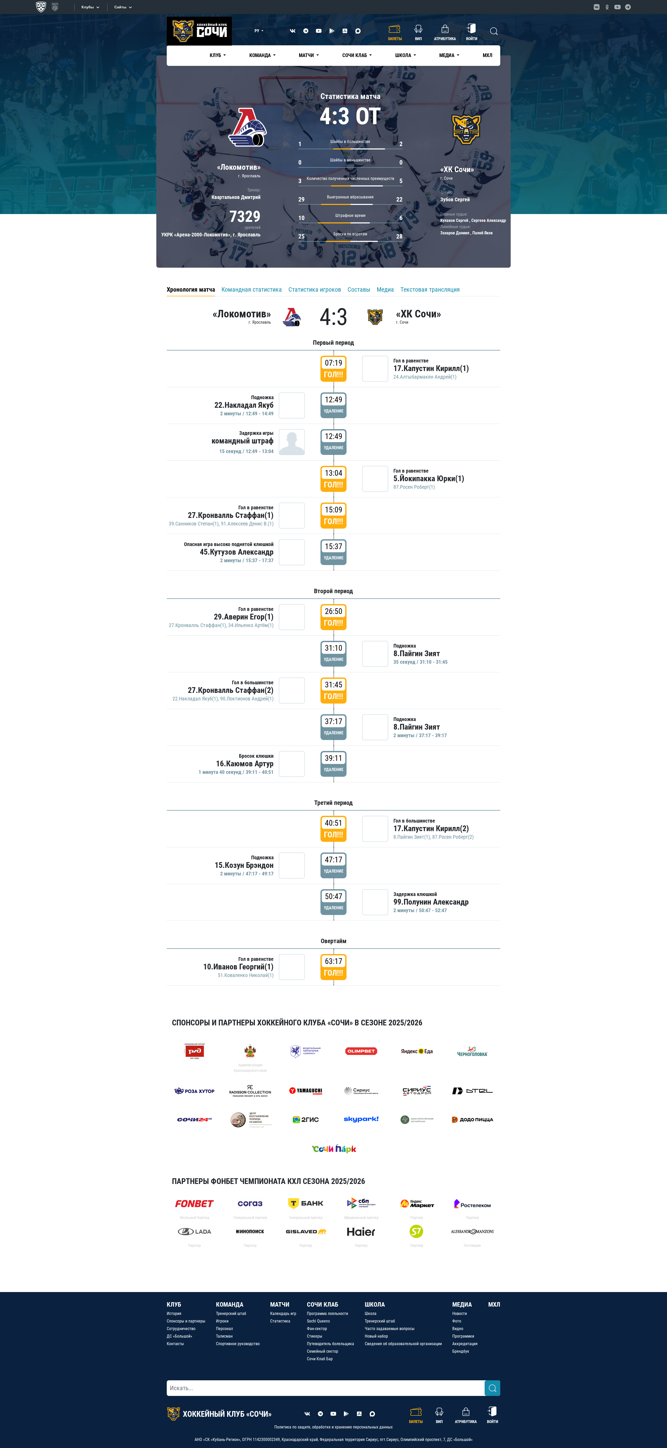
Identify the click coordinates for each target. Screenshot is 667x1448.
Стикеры (314, 1336)
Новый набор (376, 1336)
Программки (463, 1336)
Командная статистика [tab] (251, 289)
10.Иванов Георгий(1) (238, 966)
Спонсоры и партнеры (186, 1321)
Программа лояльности (327, 1313)
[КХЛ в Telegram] (628, 7)
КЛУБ (174, 1304)
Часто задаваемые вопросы (390, 1328)
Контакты (175, 1343)
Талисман (224, 1336)
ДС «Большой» (179, 1336)
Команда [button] (260, 55)
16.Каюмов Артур (245, 763)
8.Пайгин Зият (416, 653)
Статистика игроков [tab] (314, 289)
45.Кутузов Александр (237, 551)
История (174, 1313)
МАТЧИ (279, 1304)
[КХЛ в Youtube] (617, 7)
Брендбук (460, 1351)
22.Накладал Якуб (244, 405)
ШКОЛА (375, 1304)
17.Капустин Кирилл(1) (431, 368)
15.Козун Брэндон (244, 865)
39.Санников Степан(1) (194, 524)
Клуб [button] (216, 55)
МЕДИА (462, 1304)
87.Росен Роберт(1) (414, 487)
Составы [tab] (359, 289)
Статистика (280, 1321)
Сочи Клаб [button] (355, 55)
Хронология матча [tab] (191, 289)
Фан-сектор (317, 1328)
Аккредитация (465, 1343)
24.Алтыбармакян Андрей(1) (424, 377)
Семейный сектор (322, 1351)
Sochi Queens (318, 1321)
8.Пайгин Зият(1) (411, 837)
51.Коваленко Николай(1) (246, 975)
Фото (456, 1321)
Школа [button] (403, 55)
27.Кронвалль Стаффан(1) (231, 515)
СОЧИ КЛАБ (322, 1304)
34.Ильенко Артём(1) (251, 625)
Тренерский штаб (231, 1313)
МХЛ (487, 55)
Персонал (224, 1328)
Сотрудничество (181, 1328)
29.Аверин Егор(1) (244, 616)
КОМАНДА (229, 1304)
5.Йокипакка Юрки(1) (428, 478)
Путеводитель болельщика (330, 1343)
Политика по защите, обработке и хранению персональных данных (333, 1427)
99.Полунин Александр (431, 901)
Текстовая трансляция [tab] (430, 289)
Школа (370, 1313)
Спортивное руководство (238, 1343)
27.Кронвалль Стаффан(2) (231, 690)
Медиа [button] (447, 55)
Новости (459, 1313)
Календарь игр (283, 1313)
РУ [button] (257, 30)
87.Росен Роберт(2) (453, 837)
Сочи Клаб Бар (320, 1358)
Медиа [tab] (385, 289)
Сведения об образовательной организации (403, 1343)
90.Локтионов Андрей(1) (247, 698)
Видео (457, 1328)
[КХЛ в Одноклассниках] (607, 7)
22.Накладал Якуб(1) (195, 698)
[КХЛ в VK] (596, 7)
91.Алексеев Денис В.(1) (247, 524)
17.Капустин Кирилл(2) (431, 828)
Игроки (222, 1321)
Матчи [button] (307, 55)
